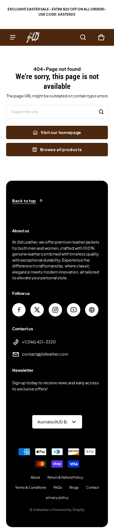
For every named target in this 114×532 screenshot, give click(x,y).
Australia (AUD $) (52, 421)
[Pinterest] (91, 310)
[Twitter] (37, 310)
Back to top (24, 200)
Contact (92, 487)
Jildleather (41, 510)
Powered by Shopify (69, 510)
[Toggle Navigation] (12, 37)
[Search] (101, 111)
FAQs (58, 487)
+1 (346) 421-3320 (39, 341)
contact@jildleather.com (45, 354)
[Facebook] (19, 310)
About (35, 477)
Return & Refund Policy (65, 477)
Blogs (74, 487)
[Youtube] (73, 310)
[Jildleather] (33, 37)
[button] (83, 37)
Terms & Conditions (30, 487)
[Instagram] (55, 310)
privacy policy (57, 497)
